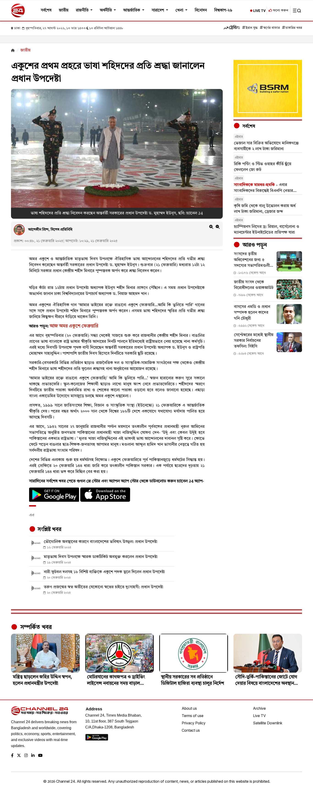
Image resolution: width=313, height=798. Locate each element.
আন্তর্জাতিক (132, 10)
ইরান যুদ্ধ (252, 28)
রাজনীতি (82, 10)
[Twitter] (19, 756)
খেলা (180, 10)
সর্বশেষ (46, 10)
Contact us (191, 730)
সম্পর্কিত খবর (35, 627)
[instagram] (26, 756)
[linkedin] (33, 756)
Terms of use (192, 715)
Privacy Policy (194, 723)
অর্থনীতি (106, 10)
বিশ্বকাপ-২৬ (223, 10)
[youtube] (40, 756)
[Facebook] (12, 756)
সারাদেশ (158, 10)
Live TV (259, 715)
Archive (259, 708)
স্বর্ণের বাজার (271, 28)
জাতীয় (64, 10)
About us (189, 708)
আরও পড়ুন (254, 245)
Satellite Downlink (267, 723)
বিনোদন (201, 10)
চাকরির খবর (294, 28)
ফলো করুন (280, 10)
